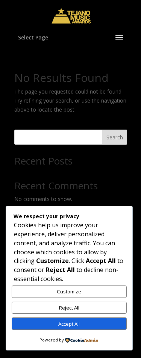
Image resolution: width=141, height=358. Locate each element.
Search (114, 137)
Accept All (69, 323)
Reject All (69, 307)
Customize (69, 291)
